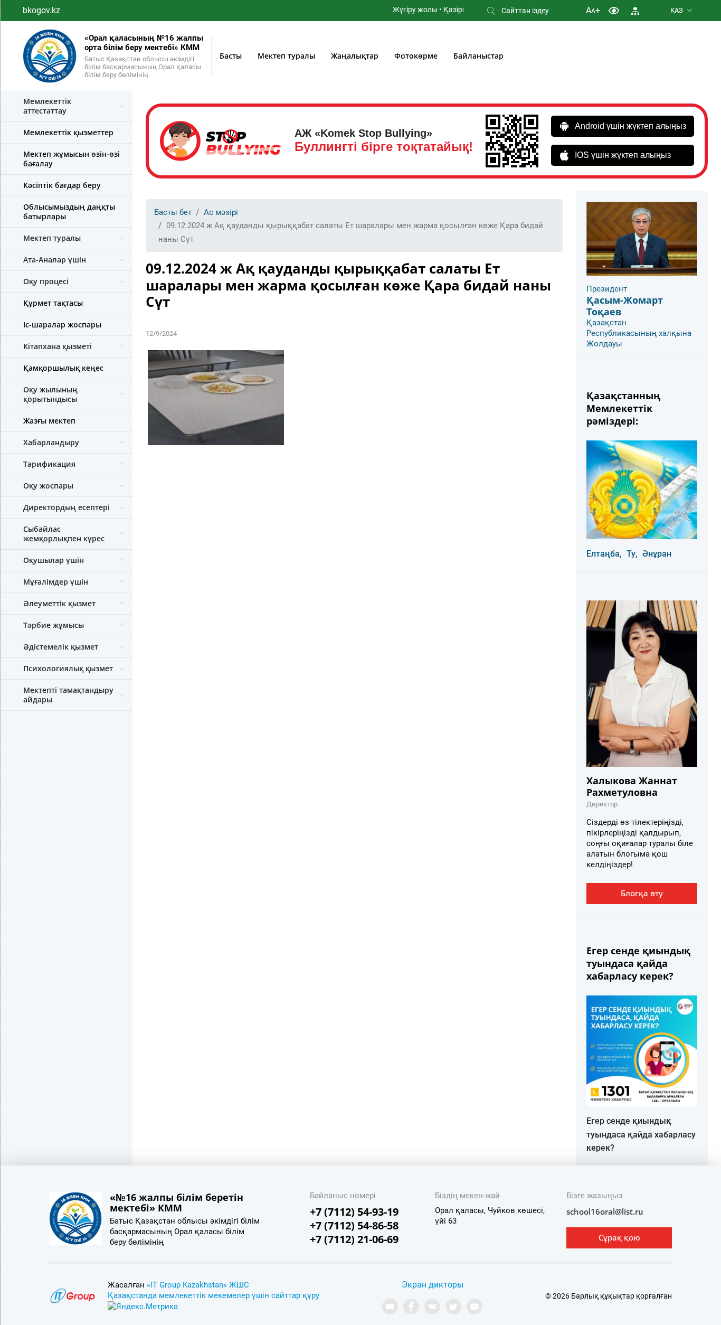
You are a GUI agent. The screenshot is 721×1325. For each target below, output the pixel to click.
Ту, (632, 554)
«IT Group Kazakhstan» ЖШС (198, 1285)
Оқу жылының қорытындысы (50, 394)
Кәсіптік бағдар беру (62, 185)
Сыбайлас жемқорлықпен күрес (64, 533)
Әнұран (656, 554)
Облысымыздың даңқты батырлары (69, 211)
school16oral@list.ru (604, 1211)
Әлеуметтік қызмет (59, 603)
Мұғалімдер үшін (55, 582)
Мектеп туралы (286, 56)
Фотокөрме (416, 56)
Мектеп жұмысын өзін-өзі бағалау (71, 158)
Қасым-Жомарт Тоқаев (624, 306)
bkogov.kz (41, 10)
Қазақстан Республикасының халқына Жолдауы (638, 333)
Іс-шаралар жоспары (62, 324)
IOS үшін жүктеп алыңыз (623, 155)
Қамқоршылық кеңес (63, 368)
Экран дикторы (432, 1285)
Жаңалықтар (354, 56)
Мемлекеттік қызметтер (68, 132)
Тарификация (49, 464)
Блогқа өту (642, 893)
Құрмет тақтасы (53, 303)
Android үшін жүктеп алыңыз (630, 125)
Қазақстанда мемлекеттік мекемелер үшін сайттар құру (213, 1295)
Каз (676, 10)
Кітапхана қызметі (57, 346)
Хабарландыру (51, 442)
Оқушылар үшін (53, 560)
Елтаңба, (604, 554)
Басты (231, 56)
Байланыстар (478, 56)
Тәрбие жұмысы (53, 625)
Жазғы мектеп (49, 421)
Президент (606, 289)
